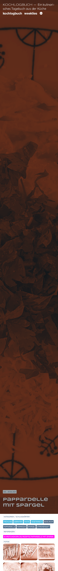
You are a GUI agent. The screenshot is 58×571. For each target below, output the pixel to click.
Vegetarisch (36, 522)
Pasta (26, 522)
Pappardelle (9, 527)
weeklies (30, 13)
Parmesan (21, 527)
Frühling (8, 522)
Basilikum (48, 522)
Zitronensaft (43, 527)
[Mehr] (41, 13)
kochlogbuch (12, 13)
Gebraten (18, 522)
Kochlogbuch (17, 4)
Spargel (31, 527)
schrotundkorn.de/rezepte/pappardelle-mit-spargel (29, 537)
